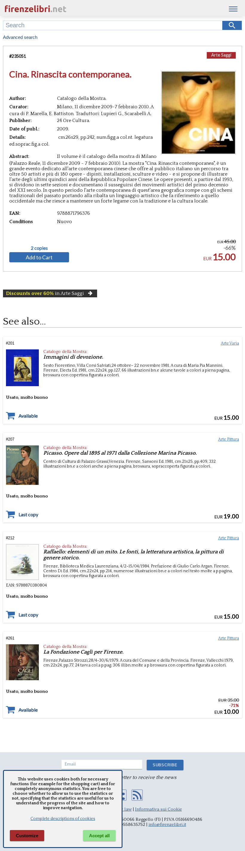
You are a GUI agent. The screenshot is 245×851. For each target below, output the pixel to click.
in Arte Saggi (45, 293)
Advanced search (20, 37)
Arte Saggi (221, 54)
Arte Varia (230, 343)
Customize (27, 835)
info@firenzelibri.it (167, 824)
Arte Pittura (228, 439)
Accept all (99, 835)
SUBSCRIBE (165, 765)
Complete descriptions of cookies (62, 818)
